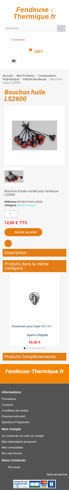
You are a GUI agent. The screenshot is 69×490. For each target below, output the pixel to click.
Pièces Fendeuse (26, 205)
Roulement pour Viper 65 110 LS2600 (31, 327)
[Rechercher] (61, 28)
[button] (14, 61)
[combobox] (29, 28)
